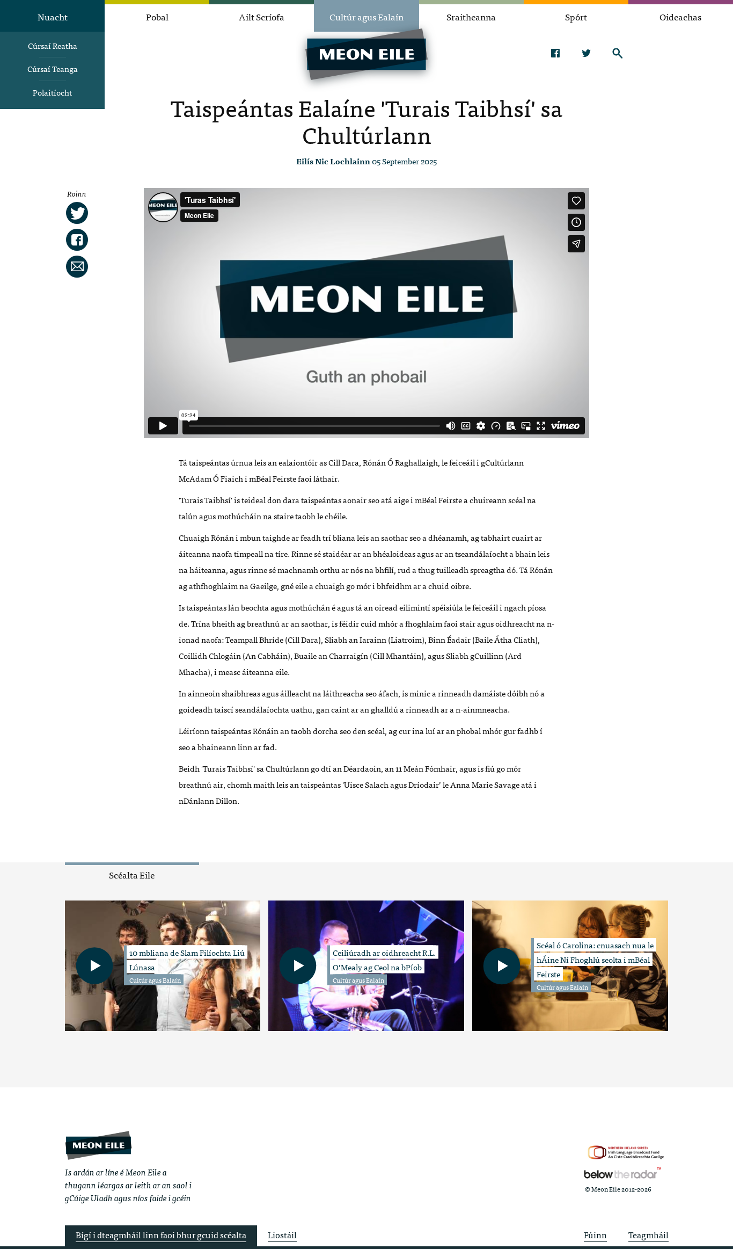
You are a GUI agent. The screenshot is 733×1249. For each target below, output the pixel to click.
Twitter (586, 53)
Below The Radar (622, 1173)
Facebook (555, 53)
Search (617, 53)
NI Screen (626, 1152)
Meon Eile (98, 1145)
